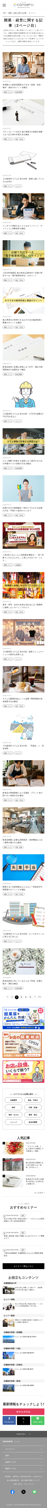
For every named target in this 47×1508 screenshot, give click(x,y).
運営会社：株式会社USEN (22, 1476)
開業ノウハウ (8, 92)
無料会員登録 (23, 1411)
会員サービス (10, 1462)
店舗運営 (18, 565)
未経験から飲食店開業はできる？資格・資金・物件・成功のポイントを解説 (23, 86)
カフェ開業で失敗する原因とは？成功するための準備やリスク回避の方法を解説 (23, 462)
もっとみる (38, 1193)
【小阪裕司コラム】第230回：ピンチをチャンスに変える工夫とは (23, 935)
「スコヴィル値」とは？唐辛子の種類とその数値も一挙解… (34, 1148)
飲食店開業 (18, 92)
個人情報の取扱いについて (30, 1480)
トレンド (18, 186)
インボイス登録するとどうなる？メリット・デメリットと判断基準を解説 (23, 227)
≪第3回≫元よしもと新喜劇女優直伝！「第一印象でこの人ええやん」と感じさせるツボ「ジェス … (23, 557)
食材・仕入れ (13, 1115)
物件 (13, 1107)
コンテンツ (9, 1449)
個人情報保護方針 (13, 1480)
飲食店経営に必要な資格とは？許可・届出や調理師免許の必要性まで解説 (23, 368)
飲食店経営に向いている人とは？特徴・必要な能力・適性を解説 (23, 982)
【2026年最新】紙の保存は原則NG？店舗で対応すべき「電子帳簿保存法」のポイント (23, 274)
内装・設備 (18, 847)
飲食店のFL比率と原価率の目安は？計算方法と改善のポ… (35, 1181)
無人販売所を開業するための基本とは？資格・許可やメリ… (34, 1165)
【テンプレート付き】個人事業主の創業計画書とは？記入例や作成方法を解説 (23, 133)
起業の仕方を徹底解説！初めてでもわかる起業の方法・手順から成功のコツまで (23, 509)
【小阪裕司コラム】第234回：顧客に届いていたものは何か (23, 180)
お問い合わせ (18, 1484)
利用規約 (8, 1476)
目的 (7, 1455)
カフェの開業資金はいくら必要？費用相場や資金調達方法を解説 (23, 700)
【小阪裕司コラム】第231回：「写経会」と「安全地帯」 (23, 747)
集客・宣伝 (33, 1115)
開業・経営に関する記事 (17, 13)
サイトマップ (29, 1484)
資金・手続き (19, 139)
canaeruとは (37, 1476)
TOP (4, 13)
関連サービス (10, 1468)
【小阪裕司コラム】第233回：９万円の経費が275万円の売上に (23, 415)
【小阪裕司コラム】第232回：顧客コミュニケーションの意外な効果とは (23, 652)
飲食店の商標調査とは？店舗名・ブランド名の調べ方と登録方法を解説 (23, 794)
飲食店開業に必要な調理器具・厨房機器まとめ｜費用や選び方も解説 (23, 841)
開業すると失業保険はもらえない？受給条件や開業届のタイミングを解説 (23, 888)
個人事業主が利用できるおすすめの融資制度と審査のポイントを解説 (23, 321)
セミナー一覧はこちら (23, 1266)
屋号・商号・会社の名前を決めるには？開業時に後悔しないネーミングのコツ (23, 605)
